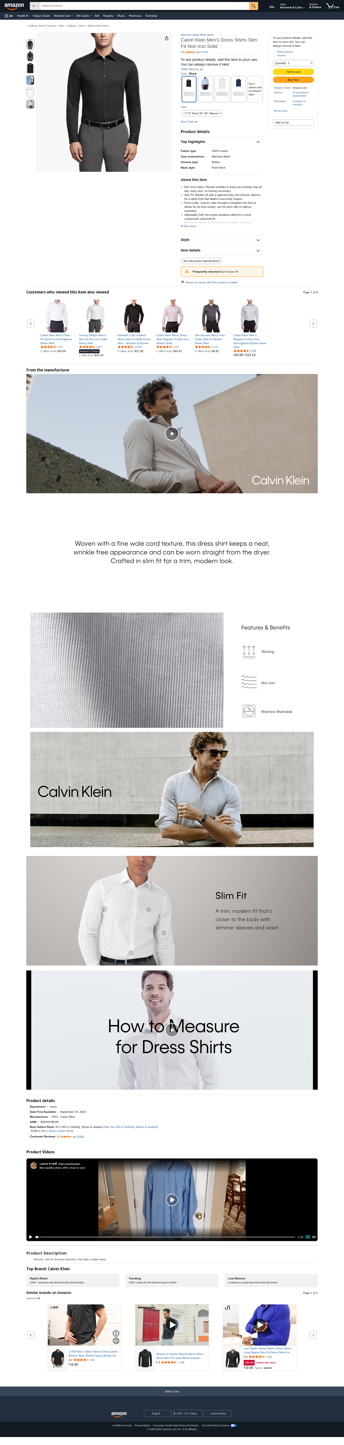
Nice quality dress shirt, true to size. (62, 1167)
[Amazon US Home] (119, 1415)
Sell (97, 15)
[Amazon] (14, 6)
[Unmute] (314, 1237)
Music (121, 15)
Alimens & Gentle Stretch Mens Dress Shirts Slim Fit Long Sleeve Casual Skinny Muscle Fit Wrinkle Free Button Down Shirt (180, 1356)
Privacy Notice (142, 1425)
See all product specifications (201, 260)
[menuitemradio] (308, 1237)
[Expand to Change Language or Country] (275, 7)
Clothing (71, 25)
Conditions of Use (122, 1425)
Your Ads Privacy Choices (215, 1425)
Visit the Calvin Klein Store (197, 34)
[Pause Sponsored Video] (116, 1333)
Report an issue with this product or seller (212, 282)
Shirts (82, 25)
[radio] (30, 44)
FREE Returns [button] (190, 69)
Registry (108, 15)
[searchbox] (144, 6)
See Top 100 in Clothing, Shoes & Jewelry (130, 1126)
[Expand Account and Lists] (304, 7)
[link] (56, 339)
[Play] (29, 1237)
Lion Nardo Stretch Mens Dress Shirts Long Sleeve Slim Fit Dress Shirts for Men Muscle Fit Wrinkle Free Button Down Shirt (267, 1350)
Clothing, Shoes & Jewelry (42, 25)
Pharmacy (135, 15)
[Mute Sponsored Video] (116, 1341)
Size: (184, 107)
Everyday (151, 15)
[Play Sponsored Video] (172, 1325)
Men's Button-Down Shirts (57, 1130)
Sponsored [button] (31, 1298)
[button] (9, 16)
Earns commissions (69, 1163)
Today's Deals (41, 15)
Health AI (22, 15)
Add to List (282, 122)
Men (61, 25)
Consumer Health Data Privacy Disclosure (176, 1425)
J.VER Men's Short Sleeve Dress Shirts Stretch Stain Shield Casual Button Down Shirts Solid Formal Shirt (94, 1354)
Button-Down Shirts (98, 25)
